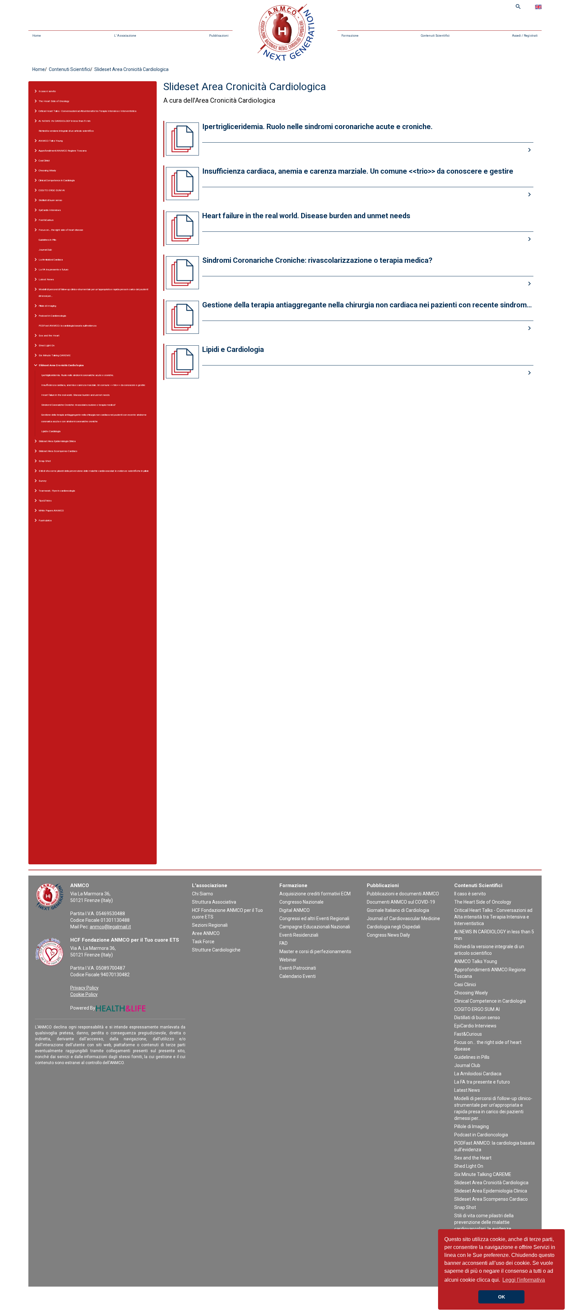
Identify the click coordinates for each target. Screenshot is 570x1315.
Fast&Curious (468, 1034)
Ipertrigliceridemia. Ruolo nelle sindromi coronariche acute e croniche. (77, 375)
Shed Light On (468, 1166)
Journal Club (45, 249)
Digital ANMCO (294, 910)
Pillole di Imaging (471, 1126)
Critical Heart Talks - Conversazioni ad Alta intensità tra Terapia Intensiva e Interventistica (493, 917)
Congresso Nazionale (301, 902)
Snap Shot (465, 1207)
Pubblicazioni (219, 35)
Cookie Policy (84, 994)
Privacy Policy (84, 987)
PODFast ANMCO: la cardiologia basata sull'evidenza (67, 325)
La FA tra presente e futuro (482, 1082)
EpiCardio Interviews (475, 1025)
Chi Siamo (202, 893)
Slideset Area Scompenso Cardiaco (491, 1199)
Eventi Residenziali (298, 935)
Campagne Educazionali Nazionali (314, 926)
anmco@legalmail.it (110, 926)
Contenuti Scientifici (435, 35)
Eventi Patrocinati (297, 968)
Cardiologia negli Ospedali (393, 926)
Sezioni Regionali (210, 925)
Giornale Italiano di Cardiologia (398, 910)
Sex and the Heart (472, 1157)
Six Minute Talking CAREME (482, 1174)
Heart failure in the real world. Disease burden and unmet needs (75, 395)
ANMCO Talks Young (475, 961)
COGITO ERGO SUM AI (477, 1009)
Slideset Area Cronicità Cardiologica (491, 1182)
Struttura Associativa (214, 902)
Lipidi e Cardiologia (50, 431)
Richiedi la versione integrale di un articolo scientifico (66, 130)
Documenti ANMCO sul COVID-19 (401, 902)
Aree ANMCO (206, 933)
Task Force (203, 941)
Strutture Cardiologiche (216, 949)
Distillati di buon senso (477, 1017)
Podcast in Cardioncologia (481, 1134)
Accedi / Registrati (525, 35)
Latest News (467, 1090)
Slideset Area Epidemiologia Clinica (490, 1191)
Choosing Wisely (471, 992)
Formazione (350, 35)
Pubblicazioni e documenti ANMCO (403, 893)
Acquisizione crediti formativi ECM (315, 893)
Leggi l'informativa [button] (523, 1280)
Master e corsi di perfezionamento (315, 951)
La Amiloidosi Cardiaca (477, 1073)
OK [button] (501, 1296)
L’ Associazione (125, 35)
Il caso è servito (470, 893)
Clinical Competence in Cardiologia (490, 1001)
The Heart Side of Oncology (482, 902)
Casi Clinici (465, 984)
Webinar (288, 959)
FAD (283, 943)
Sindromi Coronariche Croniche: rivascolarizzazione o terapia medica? (78, 404)
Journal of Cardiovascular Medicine (403, 918)
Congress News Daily (388, 935)
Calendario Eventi (297, 976)
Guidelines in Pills (47, 239)
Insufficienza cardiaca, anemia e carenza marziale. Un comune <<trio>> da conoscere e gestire (93, 385)
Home (36, 35)
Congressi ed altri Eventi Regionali (314, 918)
